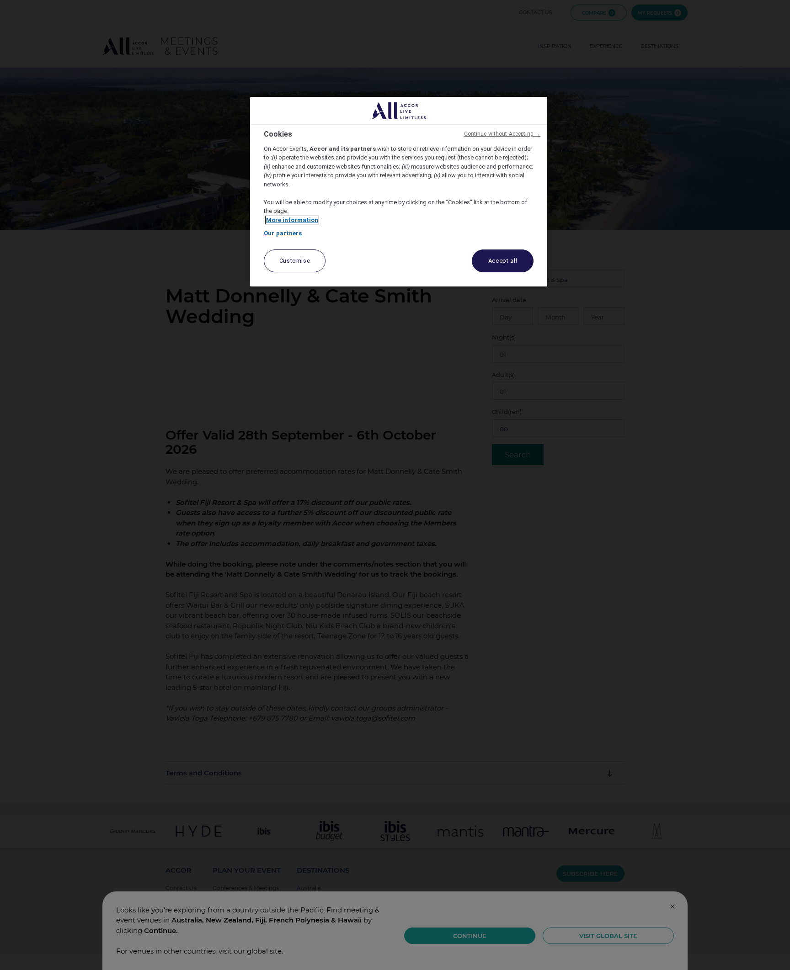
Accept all (503, 260)
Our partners (283, 233)
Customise (294, 260)
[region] (398, 191)
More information (292, 220)
